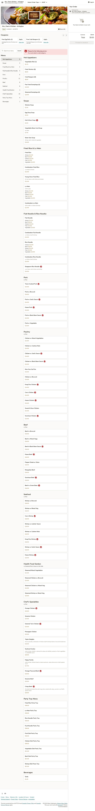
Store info (62, 29)
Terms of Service (23, 799)
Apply (21, 39)
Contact (32, 797)
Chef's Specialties (11, 94)
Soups (11, 63)
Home (2, 797)
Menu (7, 797)
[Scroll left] (63, 35)
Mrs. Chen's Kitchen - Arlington (14, 2)
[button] (45, 63)
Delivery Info (14, 797)
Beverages (11, 101)
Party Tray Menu (11, 98)
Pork (11, 75)
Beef (11, 82)
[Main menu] (2, 2)
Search (19, 51)
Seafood (11, 86)
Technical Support (5, 799)
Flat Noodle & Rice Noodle (11, 71)
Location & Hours (24, 797)
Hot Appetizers (11, 59)
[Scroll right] (66, 35)
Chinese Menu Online (62, 803)
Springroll (60, 805)
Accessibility (31, 799)
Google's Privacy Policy (28, 803)
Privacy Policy (14, 799)
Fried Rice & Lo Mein (11, 67)
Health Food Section (11, 90)
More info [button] (21, 42)
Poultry (11, 78)
